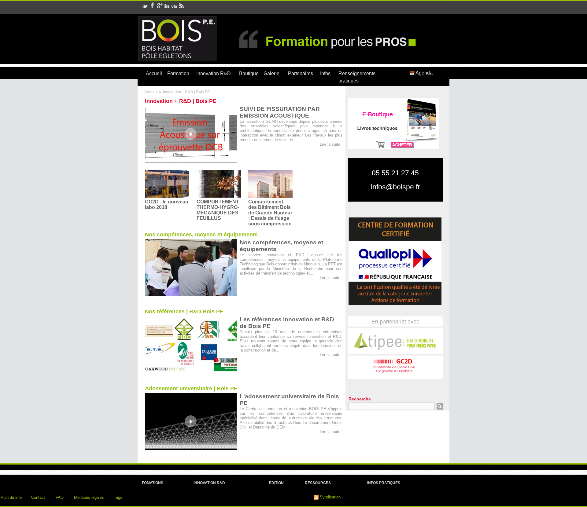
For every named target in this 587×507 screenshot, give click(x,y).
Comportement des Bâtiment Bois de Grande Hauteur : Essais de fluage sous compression (270, 212)
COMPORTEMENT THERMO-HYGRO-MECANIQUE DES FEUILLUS (218, 210)
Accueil (154, 73)
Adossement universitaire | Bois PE (191, 388)
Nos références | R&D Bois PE (184, 311)
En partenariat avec (395, 322)
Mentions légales (89, 497)
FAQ (60, 497)
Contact (38, 497)
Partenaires (300, 73)
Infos (325, 73)
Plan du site (11, 497)
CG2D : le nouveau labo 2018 (166, 204)
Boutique (249, 73)
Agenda (424, 72)
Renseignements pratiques (356, 77)
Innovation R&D (213, 73)
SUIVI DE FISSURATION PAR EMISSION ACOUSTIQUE (280, 112)
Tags (118, 497)
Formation (178, 73)
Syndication (330, 497)
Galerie (271, 73)
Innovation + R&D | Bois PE (186, 92)
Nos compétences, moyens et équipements (201, 235)
